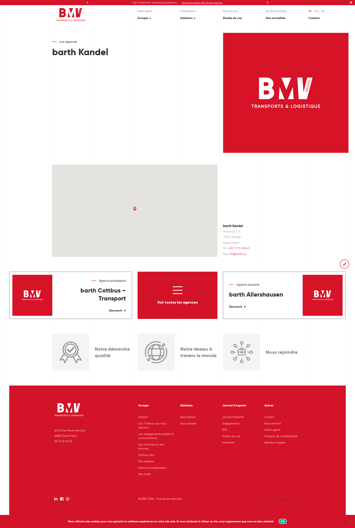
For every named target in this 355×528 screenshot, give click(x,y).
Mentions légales (275, 442)
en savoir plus (204, 2)
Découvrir (115, 310)
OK (283, 521)
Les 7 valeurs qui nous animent (152, 425)
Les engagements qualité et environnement (156, 436)
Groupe (143, 18)
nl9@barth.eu (237, 254)
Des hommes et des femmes (151, 446)
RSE (224, 429)
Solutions (186, 18)
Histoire (143, 417)
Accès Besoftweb (276, 11)
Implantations (188, 11)
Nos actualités (275, 18)
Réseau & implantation (152, 467)
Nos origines (146, 461)
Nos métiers (188, 417)
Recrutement (231, 11)
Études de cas (232, 18)
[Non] (350, 521)
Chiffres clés (146, 455)
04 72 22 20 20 (63, 441)
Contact (314, 18)
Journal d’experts (233, 417)
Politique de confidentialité (281, 436)
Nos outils (144, 474)
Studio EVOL (287, 499)
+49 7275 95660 (238, 248)
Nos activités (188, 423)
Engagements (231, 423)
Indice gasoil (145, 11)
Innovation (228, 442)
